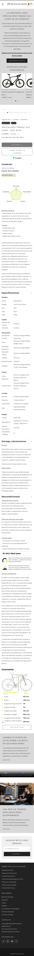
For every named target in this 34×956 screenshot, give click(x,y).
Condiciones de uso (8, 876)
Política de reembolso (9, 882)
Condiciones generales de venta (12, 879)
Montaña (5, 900)
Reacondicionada (7, 175)
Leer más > (6, 760)
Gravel (4, 903)
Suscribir (16, 854)
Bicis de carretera (7, 897)
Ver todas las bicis (17, 60)
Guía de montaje (7, 914)
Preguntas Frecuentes (9, 873)
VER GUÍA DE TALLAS (17, 727)
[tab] (7, 112)
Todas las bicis (6, 119)
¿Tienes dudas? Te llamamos (17, 152)
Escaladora (24, 119)
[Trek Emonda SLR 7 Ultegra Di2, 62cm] (13, 81)
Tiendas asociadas (8, 912)
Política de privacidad (9, 885)
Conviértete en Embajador (10, 909)
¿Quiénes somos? (8, 870)
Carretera (16, 119)
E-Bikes (4, 906)
